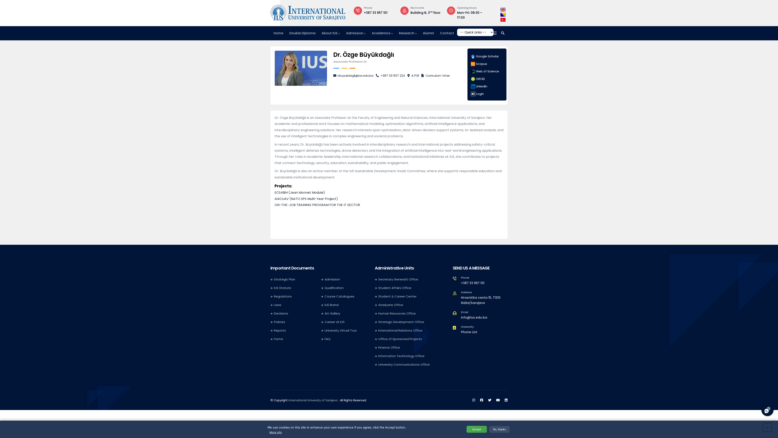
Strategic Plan (284, 279)
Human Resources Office (397, 313)
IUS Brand (332, 305)
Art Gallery (332, 313)
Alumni (428, 33)
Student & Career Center (397, 296)
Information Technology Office (401, 356)
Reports (280, 330)
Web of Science (487, 71)
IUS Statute (282, 288)
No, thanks (499, 429)
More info (275, 432)
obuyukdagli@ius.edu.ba (355, 76)
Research (406, 33)
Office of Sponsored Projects (400, 339)
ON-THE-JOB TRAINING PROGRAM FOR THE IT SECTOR (317, 205)
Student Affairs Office (394, 288)
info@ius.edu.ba (474, 317)
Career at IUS (335, 322)
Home (278, 33)
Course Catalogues (339, 296)
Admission (354, 33)
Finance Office (389, 347)
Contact (447, 33)
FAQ (327, 339)
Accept (476, 429)
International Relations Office (400, 330)
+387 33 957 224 (393, 76)
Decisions (281, 313)
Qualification (334, 288)
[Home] (307, 12)
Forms (278, 339)
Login (480, 94)
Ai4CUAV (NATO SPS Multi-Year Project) (306, 198)
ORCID (480, 79)
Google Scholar (487, 56)
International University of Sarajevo (313, 400)
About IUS (330, 33)
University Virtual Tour (341, 330)
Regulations (283, 296)
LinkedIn (481, 86)
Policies (279, 322)
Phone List (469, 332)
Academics (381, 33)
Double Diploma (302, 33)
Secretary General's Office (398, 279)
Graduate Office (390, 305)
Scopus (481, 64)
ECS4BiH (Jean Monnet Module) (300, 192)
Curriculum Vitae (437, 76)
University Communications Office (404, 364)
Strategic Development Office (401, 322)
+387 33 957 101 (375, 13)
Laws (277, 305)
